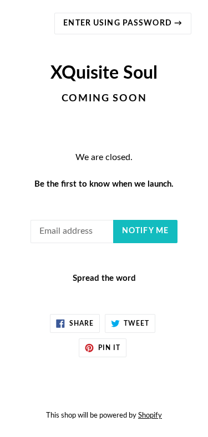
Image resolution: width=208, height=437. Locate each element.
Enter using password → (122, 23)
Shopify (150, 415)
